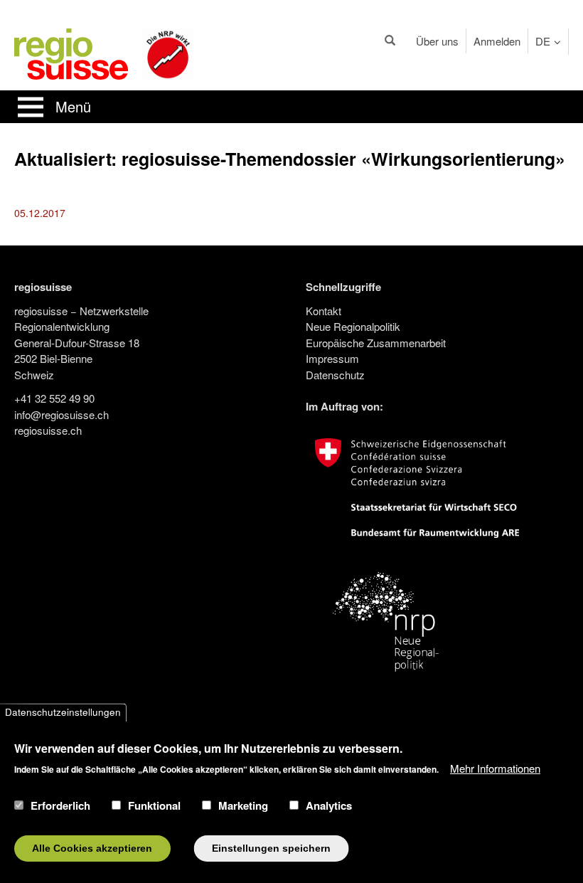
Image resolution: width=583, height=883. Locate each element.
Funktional (154, 805)
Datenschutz (335, 374)
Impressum (332, 358)
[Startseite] (71, 52)
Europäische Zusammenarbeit (376, 342)
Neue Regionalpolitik (353, 326)
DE (542, 40)
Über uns (437, 40)
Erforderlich (60, 805)
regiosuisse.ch (48, 430)
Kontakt (323, 310)
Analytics (329, 805)
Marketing (243, 805)
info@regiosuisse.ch (61, 414)
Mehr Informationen (495, 768)
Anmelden (497, 40)
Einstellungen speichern (271, 848)
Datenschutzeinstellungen (63, 712)
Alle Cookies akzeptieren (92, 848)
